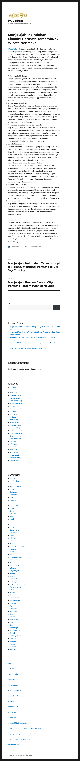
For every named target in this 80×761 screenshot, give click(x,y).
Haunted (13, 533)
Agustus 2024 (15, 441)
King (12, 563)
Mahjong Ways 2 (14, 690)
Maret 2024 (14, 455)
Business (13, 492)
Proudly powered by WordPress (26, 755)
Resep (12, 606)
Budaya (13, 489)
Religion (13, 603)
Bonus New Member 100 (17, 696)
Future (12, 522)
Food (12, 519)
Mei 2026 (13, 393)
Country (13, 500)
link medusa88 (13, 745)
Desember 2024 (16, 431)
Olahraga (13, 581)
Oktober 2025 (15, 406)
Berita (12, 484)
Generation (14, 530)
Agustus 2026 (15, 387)
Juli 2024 (13, 444)
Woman (13, 647)
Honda (12, 544)
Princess (13, 595)
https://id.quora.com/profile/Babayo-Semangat (26, 728)
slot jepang (12, 701)
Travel (12, 633)
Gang (12, 527)
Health (12, 535)
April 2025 (14, 420)
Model (12, 573)
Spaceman (14, 619)
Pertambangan (15, 587)
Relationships (15, 600)
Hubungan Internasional (19, 546)
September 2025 (16, 409)
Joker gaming (13, 685)
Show (12, 614)
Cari (9, 303)
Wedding (13, 641)
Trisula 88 (12, 712)
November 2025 (16, 403)
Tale (11, 625)
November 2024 (16, 433)
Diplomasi (14, 506)
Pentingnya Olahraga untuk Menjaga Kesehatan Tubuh (31, 348)
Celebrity (13, 495)
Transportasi (15, 630)
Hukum (13, 549)
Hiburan (13, 538)
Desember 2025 (16, 401)
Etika (12, 511)
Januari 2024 (15, 460)
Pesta (12, 590)
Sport (12, 622)
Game (12, 525)
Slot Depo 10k (13, 669)
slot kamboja (13, 707)
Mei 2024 (13, 450)
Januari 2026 (15, 398)
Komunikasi (14, 565)
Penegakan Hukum (17, 584)
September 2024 (16, 439)
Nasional (13, 579)
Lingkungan (14, 571)
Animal (12, 478)
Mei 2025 (13, 417)
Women (13, 649)
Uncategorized (36, 246)
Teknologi (14, 628)
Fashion (13, 514)
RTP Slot (11, 663)
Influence (13, 552)
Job (11, 554)
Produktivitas (15, 598)
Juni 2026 (13, 390)
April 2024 (14, 452)
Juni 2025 (13, 414)
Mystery (13, 576)
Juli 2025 (13, 412)
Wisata (12, 644)
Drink (12, 508)
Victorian (13, 638)
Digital (12, 503)
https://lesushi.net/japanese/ (19, 739)
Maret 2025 (14, 422)
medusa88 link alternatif (17, 723)
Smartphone (15, 617)
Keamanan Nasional (17, 557)
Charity (13, 497)
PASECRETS (12, 49)
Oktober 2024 (15, 436)
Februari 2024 (15, 458)
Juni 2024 (13, 447)
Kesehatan (14, 560)
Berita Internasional (17, 487)
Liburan (13, 568)
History (13, 541)
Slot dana (11, 680)
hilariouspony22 (16, 246)
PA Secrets (15, 20)
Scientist (13, 609)
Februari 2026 (15, 395)
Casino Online (13, 674)
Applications (15, 481)
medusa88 (12, 718)
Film (11, 516)
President (13, 592)
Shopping (13, 611)
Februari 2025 (15, 425)
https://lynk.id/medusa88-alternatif (22, 734)
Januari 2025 (15, 428)
